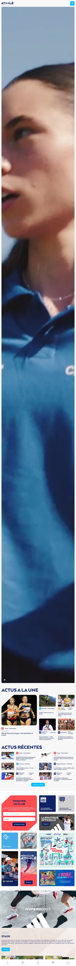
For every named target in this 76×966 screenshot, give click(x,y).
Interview (53, 732)
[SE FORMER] (9, 885)
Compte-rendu (70, 708)
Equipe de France (44, 732)
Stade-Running (63, 708)
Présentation (12, 728)
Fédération (64, 732)
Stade (6, 728)
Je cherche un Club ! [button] (19, 824)
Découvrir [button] (46, 824)
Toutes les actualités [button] (38, 784)
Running (44, 708)
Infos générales (70, 732)
